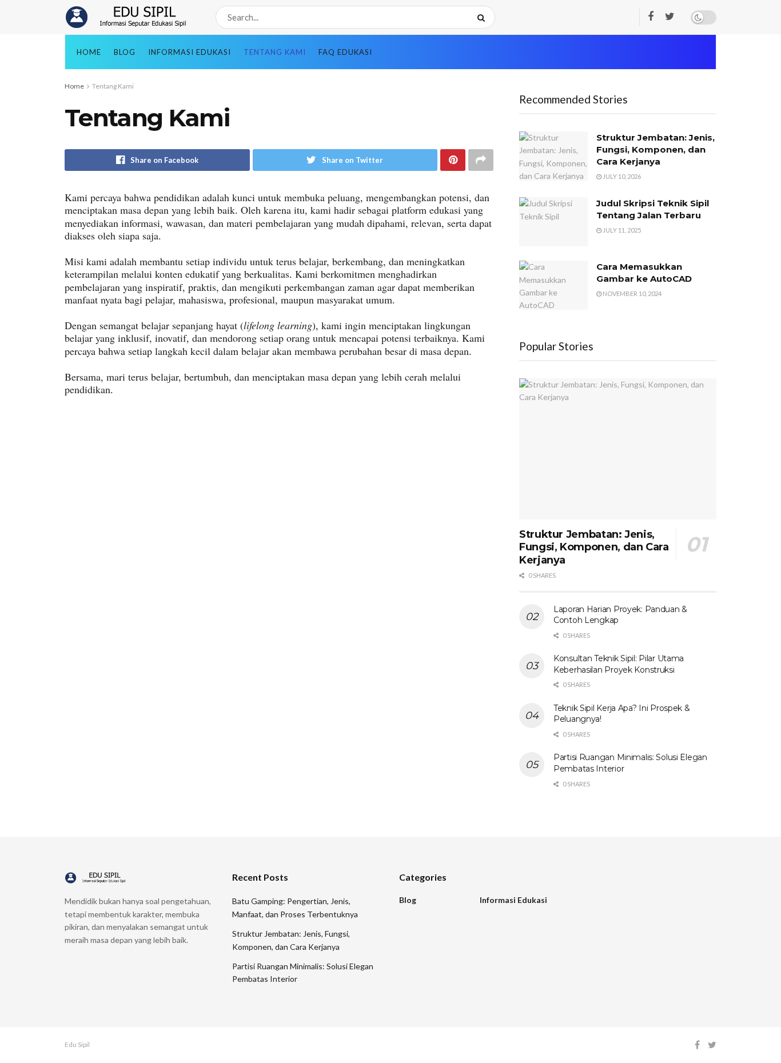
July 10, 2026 (621, 176)
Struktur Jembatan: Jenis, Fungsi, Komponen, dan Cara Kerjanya (655, 149)
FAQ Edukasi (345, 52)
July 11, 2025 (621, 230)
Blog (125, 52)
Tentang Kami (275, 52)
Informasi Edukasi (189, 52)
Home (89, 52)
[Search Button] (483, 17)
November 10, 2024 (631, 293)
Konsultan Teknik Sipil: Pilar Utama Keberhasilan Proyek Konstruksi (618, 664)
